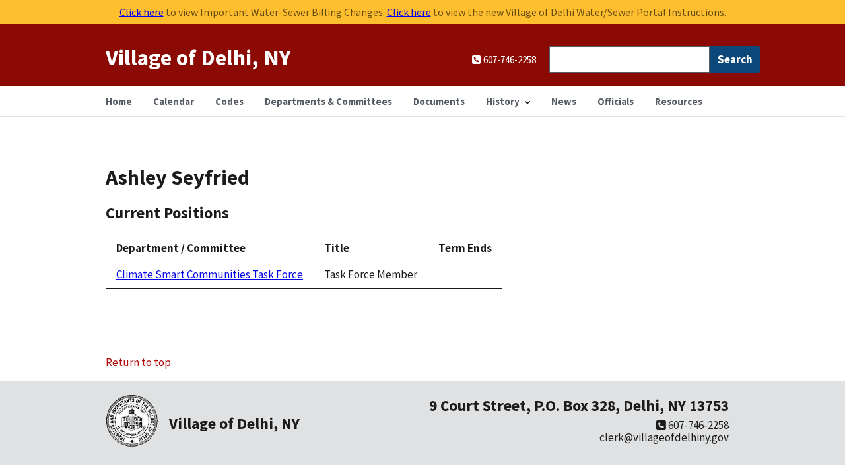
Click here (141, 11)
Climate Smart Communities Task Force (209, 274)
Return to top (138, 362)
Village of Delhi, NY (198, 57)
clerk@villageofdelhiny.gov (664, 437)
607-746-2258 (697, 425)
